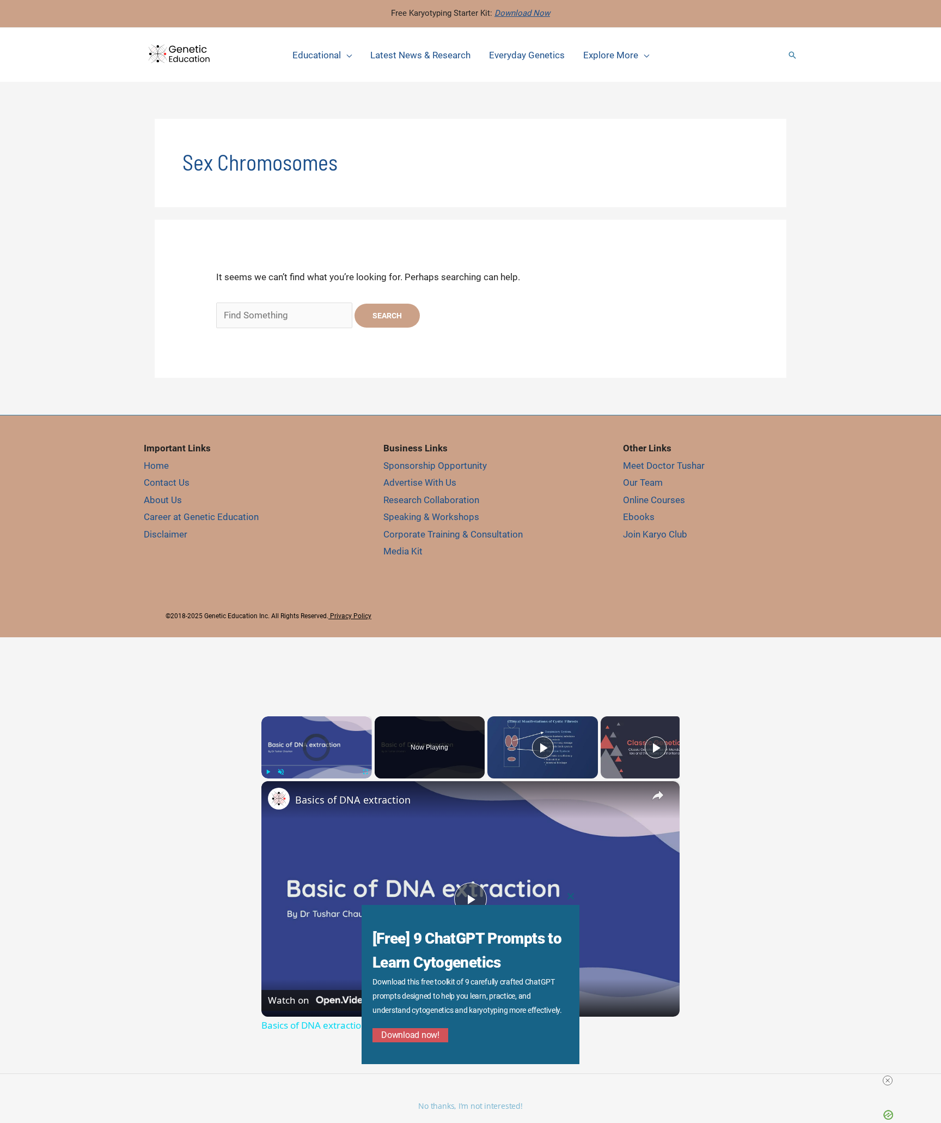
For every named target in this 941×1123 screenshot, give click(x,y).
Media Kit (403, 551)
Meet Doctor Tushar (664, 465)
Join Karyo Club (655, 534)
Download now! (410, 1035)
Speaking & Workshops (431, 516)
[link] (279, 799)
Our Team (643, 482)
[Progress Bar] (316, 765)
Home (156, 465)
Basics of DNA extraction (353, 799)
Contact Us (167, 482)
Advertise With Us (419, 482)
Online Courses (654, 499)
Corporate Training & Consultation (453, 534)
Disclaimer (165, 534)
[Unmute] (281, 771)
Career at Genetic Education (201, 516)
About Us (163, 499)
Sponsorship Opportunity (435, 465)
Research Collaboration (431, 499)
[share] (658, 795)
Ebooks (639, 516)
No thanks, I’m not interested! (470, 1106)
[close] (888, 1080)
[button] (792, 55)
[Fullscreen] (365, 771)
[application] (346, 55)
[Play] (267, 771)
